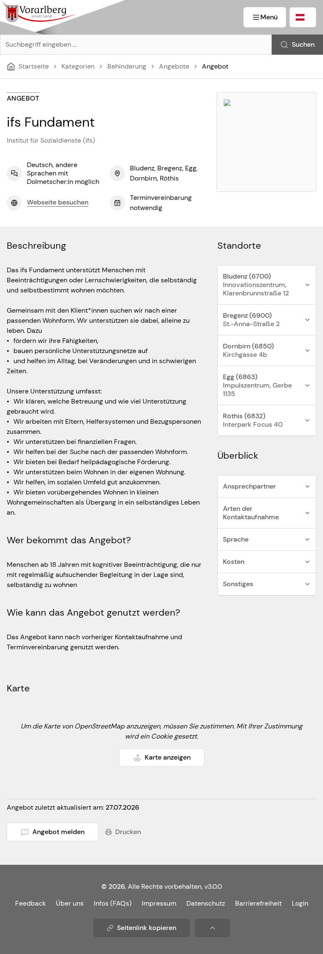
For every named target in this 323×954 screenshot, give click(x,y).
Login (300, 903)
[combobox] (302, 17)
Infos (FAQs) (113, 903)
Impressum (159, 903)
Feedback (30, 903)
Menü (269, 17)
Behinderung (126, 66)
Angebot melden (58, 831)
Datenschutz (205, 903)
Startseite (34, 66)
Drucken (128, 831)
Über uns (70, 903)
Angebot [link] (215, 66)
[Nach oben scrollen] (212, 928)
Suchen (303, 44)
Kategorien (78, 66)
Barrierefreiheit (258, 903)
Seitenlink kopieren (146, 927)
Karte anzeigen (168, 757)
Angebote (174, 66)
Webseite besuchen (57, 202)
